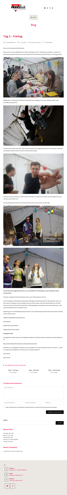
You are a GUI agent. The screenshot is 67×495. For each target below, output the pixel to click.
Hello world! (19, 451)
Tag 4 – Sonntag (13, 370)
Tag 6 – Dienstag (34, 370)
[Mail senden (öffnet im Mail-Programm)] (50, 8)
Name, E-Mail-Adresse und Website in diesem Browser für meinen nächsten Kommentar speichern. (31, 407)
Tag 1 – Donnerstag (54, 370)
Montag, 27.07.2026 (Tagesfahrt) (10, 439)
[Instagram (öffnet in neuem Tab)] (47, 8)
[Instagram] (12, 486)
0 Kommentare (49, 42)
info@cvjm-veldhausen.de (16, 475)
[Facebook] (7, 486)
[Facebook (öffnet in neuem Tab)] (45, 8)
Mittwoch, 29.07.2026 (8, 435)
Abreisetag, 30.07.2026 (8, 433)
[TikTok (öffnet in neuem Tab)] (52, 8)
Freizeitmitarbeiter (11, 42)
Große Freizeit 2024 (35, 42)
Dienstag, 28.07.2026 (8, 437)
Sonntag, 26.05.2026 (8, 441)
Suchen (5, 420)
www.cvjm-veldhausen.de (16, 480)
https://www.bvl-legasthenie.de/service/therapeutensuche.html (20, 343)
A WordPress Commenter (9, 451)
